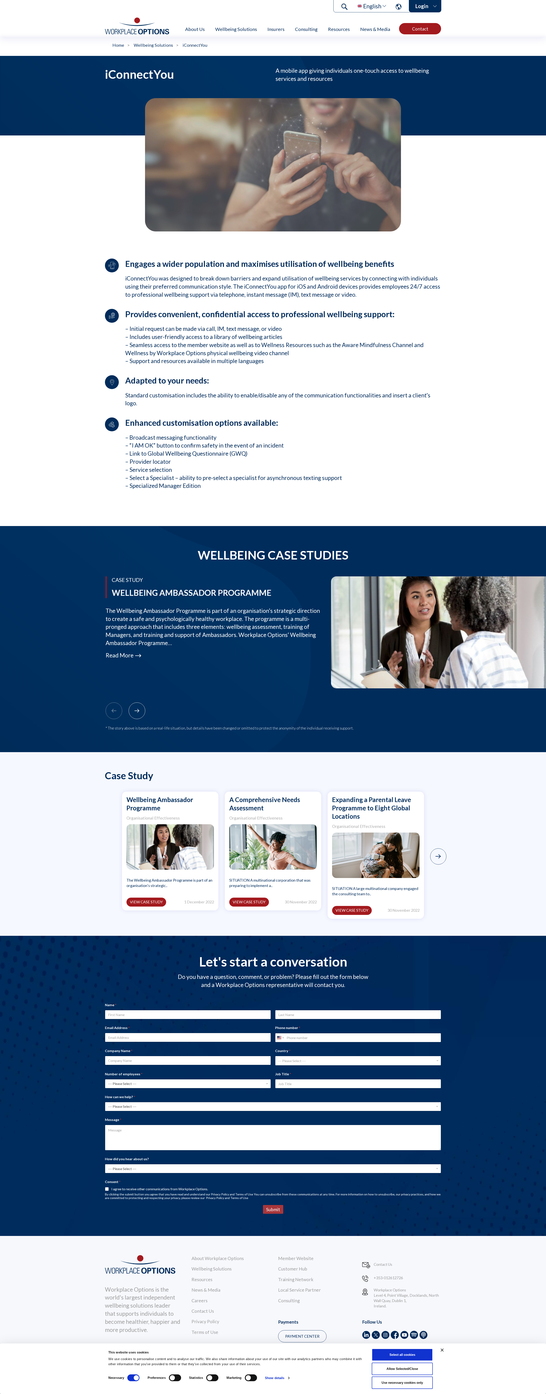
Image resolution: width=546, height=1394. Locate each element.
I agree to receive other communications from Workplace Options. (159, 1189)
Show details (274, 1378)
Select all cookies (402, 1354)
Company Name (118, 1051)
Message (113, 1120)
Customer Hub (292, 1268)
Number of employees (123, 1074)
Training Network (295, 1279)
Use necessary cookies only (402, 1382)
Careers (200, 1300)
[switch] (175, 1377)
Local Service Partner (299, 1289)
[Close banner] (442, 1350)
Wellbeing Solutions (236, 29)
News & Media (375, 29)
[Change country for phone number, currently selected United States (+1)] (280, 1037)
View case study (146, 902)
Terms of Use (205, 1332)
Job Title (283, 1074)
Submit (273, 1209)
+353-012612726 (388, 1277)
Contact (420, 28)
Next (438, 856)
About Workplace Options (218, 1258)
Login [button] (421, 6)
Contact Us (203, 1311)
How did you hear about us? (127, 1159)
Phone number (287, 1028)
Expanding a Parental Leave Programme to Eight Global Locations (371, 808)
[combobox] (358, 1060)
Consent (113, 1182)
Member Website (296, 1258)
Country (282, 1051)
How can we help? (120, 1097)
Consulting (306, 29)
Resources (339, 29)
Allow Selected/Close (402, 1369)
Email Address (117, 1028)
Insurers (276, 29)
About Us (195, 29)
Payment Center (302, 1336)
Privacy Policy (205, 1321)
